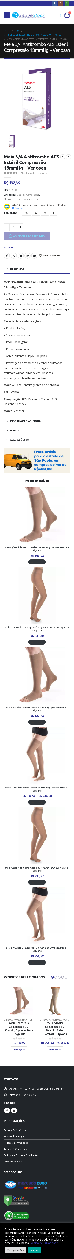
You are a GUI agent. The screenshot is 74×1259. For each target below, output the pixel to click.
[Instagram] (60, 3)
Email (34, 256)
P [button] (53, 213)
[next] (68, 156)
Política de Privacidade (16, 1142)
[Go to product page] (19, 1001)
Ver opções (37, 562)
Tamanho (10, 213)
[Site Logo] (28, 15)
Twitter (14, 256)
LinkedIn (21, 256)
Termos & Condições (15, 1148)
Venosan (9, 247)
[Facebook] (54, 3)
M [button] (45, 213)
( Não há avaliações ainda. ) (34, 173)
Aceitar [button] (34, 1250)
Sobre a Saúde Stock (15, 1130)
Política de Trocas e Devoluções (21, 1155)
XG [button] (26, 213)
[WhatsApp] (67, 3)
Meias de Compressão (28, 194)
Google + (27, 256)
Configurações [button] (15, 1250)
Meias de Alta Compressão (15, 1020)
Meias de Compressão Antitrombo (21, 198)
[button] (7, 15)
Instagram (14, 1110)
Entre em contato (13, 1161)
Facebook (7, 256)
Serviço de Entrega (14, 1136)
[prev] (62, 156)
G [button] (36, 213)
